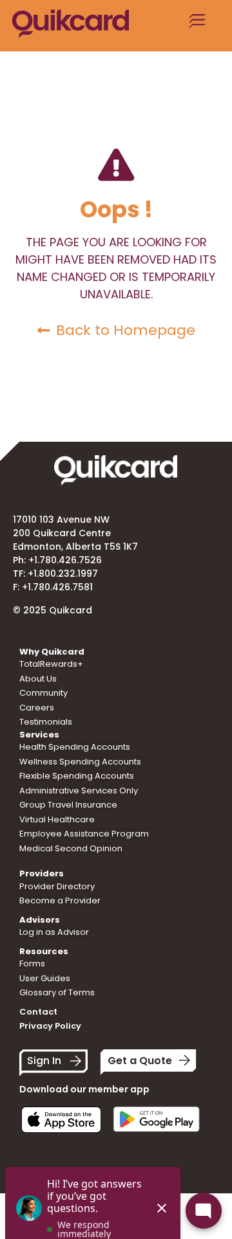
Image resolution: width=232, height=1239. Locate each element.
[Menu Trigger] (197, 25)
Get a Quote (140, 1060)
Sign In (44, 1060)
